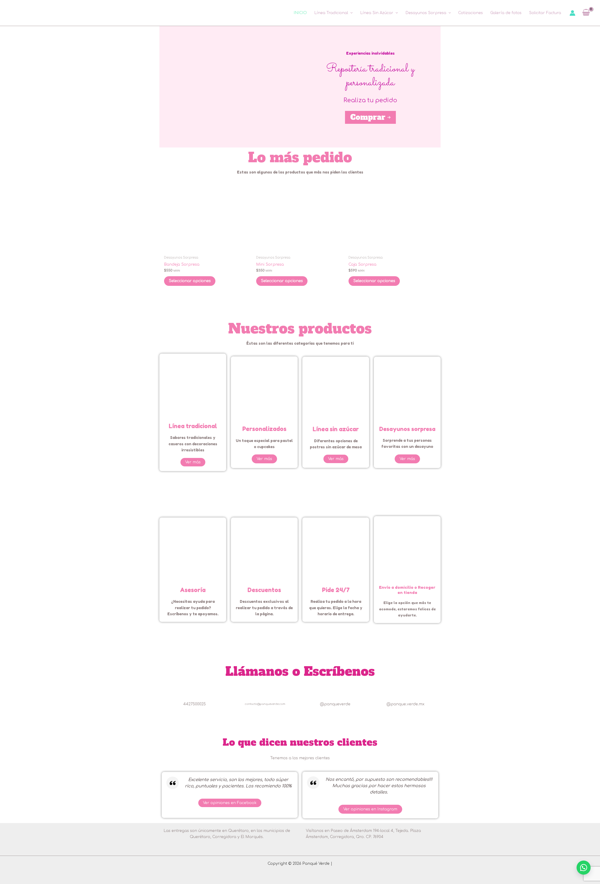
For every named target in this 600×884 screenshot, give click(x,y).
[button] (350, 13)
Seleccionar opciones (190, 281)
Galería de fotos (505, 13)
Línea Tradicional (331, 13)
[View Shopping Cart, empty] (586, 13)
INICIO (300, 13)
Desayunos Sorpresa (425, 13)
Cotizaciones (470, 13)
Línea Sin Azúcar (376, 13)
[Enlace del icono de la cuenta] (572, 13)
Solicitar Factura (545, 13)
